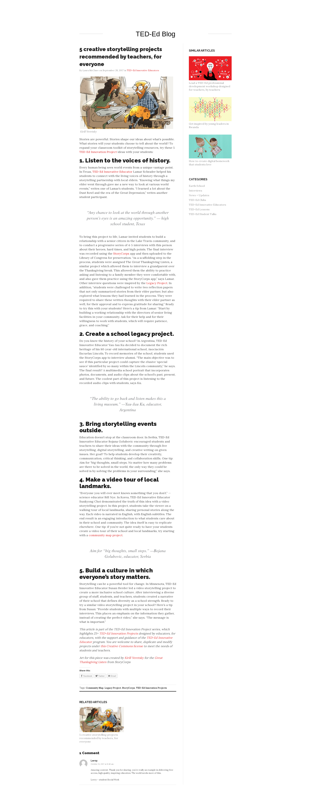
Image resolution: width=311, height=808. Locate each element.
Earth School (197, 185)
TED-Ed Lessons (199, 209)
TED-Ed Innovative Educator (112, 172)
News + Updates (199, 195)
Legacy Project (156, 283)
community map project (105, 535)
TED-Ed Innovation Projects (118, 633)
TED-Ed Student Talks (202, 214)
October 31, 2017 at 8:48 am (102, 764)
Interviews (195, 190)
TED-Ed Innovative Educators (207, 204)
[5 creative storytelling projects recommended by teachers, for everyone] (103, 708)
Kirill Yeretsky (134, 658)
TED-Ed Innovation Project (98, 152)
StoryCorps (121, 253)
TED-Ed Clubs (197, 200)
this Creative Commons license (122, 646)
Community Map (95, 687)
